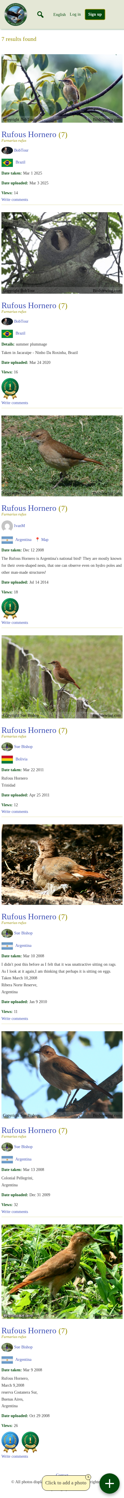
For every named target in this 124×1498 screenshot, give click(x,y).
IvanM (19, 525)
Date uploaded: (14, 183)
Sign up (95, 14)
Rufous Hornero (34, 136)
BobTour (21, 150)
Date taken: (11, 173)
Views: (7, 192)
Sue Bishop (23, 746)
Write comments (14, 199)
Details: (8, 344)
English (59, 14)
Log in (75, 14)
